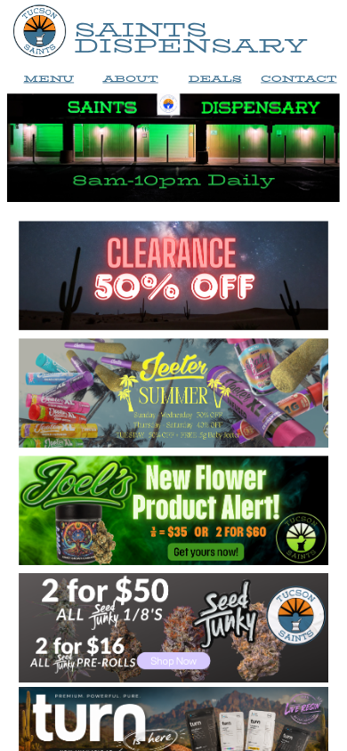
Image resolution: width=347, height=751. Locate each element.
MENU (48, 79)
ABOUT (129, 78)
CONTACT (298, 78)
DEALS (215, 78)
